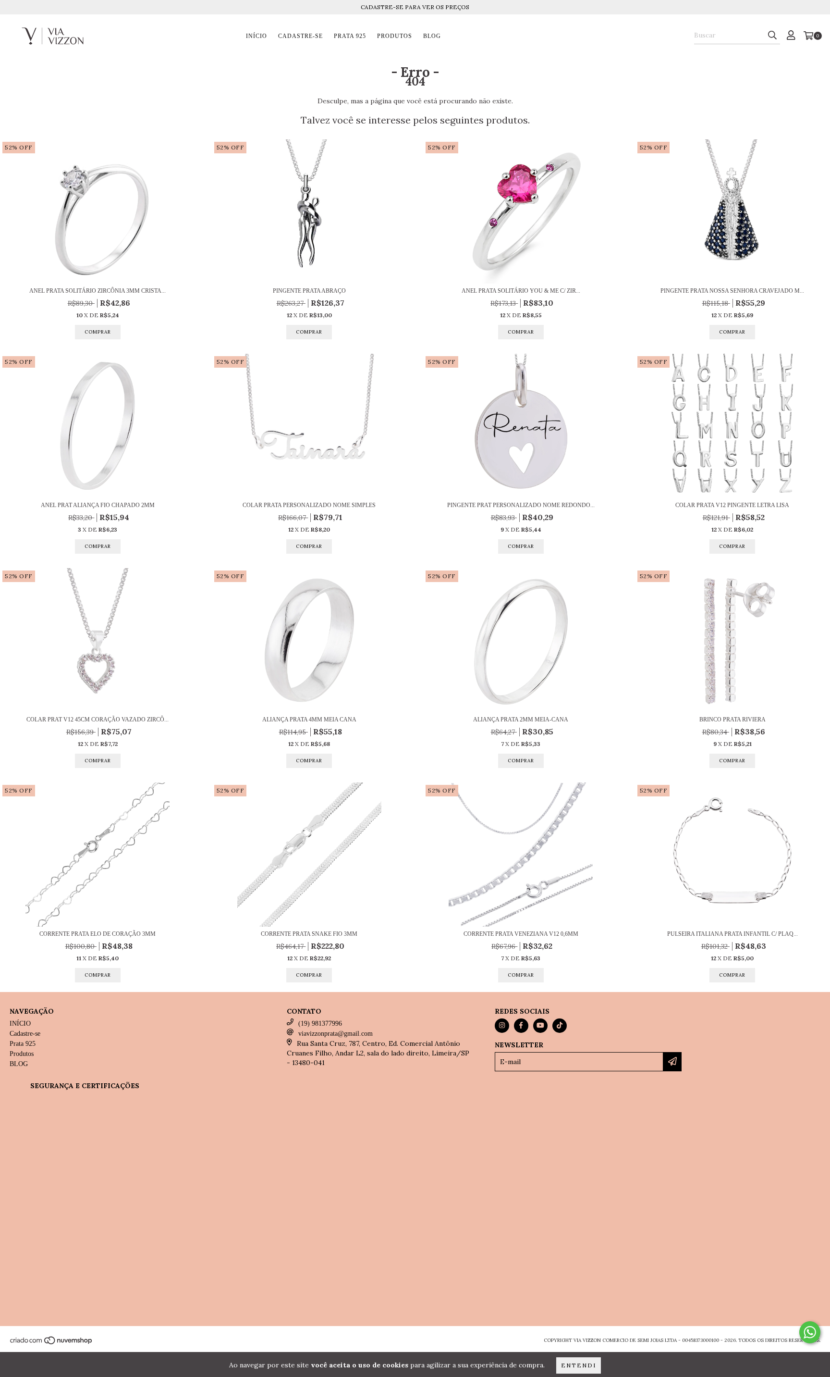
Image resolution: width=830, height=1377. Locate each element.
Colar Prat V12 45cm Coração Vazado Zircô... (97, 719)
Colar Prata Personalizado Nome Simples (309, 505)
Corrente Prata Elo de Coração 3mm (97, 933)
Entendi (578, 1365)
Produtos (394, 36)
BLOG (432, 36)
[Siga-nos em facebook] (521, 1025)
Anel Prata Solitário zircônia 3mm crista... (97, 290)
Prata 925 (350, 36)
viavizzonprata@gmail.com (335, 1033)
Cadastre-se (300, 36)
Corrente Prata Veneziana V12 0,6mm (521, 933)
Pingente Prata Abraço (309, 290)
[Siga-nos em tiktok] (559, 1025)
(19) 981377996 (320, 1023)
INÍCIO (256, 36)
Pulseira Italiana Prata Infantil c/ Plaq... (732, 933)
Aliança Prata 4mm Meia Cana (309, 719)
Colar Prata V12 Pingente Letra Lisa (732, 505)
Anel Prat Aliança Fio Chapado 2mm (98, 505)
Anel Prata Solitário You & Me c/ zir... (521, 290)
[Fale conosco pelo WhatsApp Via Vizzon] (809, 1332)
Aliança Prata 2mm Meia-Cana (520, 719)
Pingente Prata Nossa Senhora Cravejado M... (732, 290)
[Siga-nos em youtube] (540, 1025)
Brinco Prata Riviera (732, 719)
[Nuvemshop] (52, 1343)
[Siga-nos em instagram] (502, 1025)
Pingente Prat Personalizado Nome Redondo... (521, 505)
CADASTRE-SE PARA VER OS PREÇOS (415, 7)
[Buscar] (772, 35)
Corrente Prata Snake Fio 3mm (309, 933)
